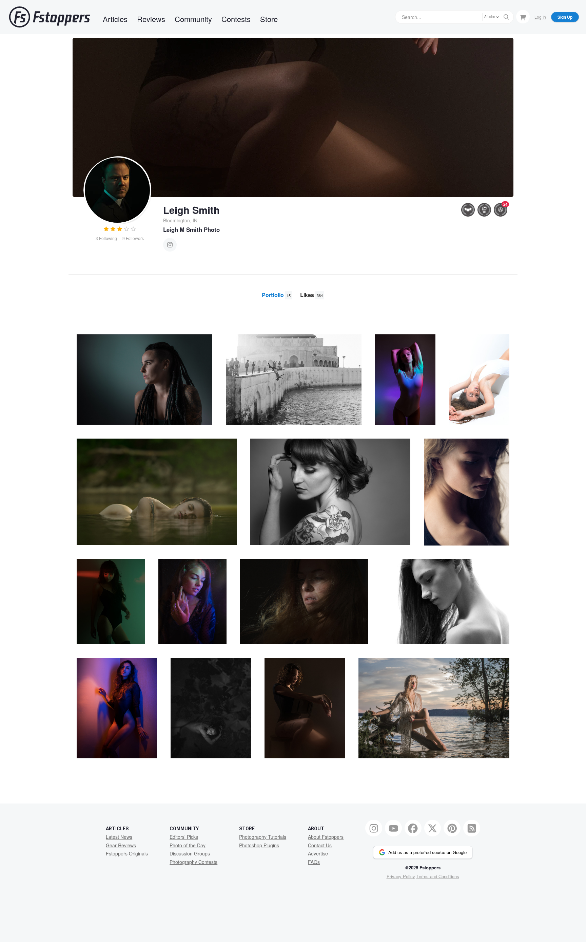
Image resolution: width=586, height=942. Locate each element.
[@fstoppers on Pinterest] (452, 828)
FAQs (314, 861)
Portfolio (276, 295)
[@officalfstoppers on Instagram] (373, 828)
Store (269, 19)
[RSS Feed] (471, 828)
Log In (540, 17)
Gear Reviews (121, 845)
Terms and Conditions (437, 876)
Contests (236, 19)
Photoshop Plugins (259, 845)
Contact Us (320, 845)
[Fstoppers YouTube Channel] (393, 828)
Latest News (119, 836)
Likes (311, 295)
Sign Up (565, 17)
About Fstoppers (326, 836)
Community (193, 19)
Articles (115, 19)
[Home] (49, 17)
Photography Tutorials (262, 836)
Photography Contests (193, 861)
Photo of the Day (188, 845)
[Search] (506, 17)
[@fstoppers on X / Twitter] (432, 828)
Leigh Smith (191, 210)
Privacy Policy (401, 876)
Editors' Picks (184, 836)
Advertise (318, 853)
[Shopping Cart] (523, 16)
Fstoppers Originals (127, 853)
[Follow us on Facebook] (413, 828)
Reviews (151, 19)
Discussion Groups (190, 853)
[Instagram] (170, 245)
